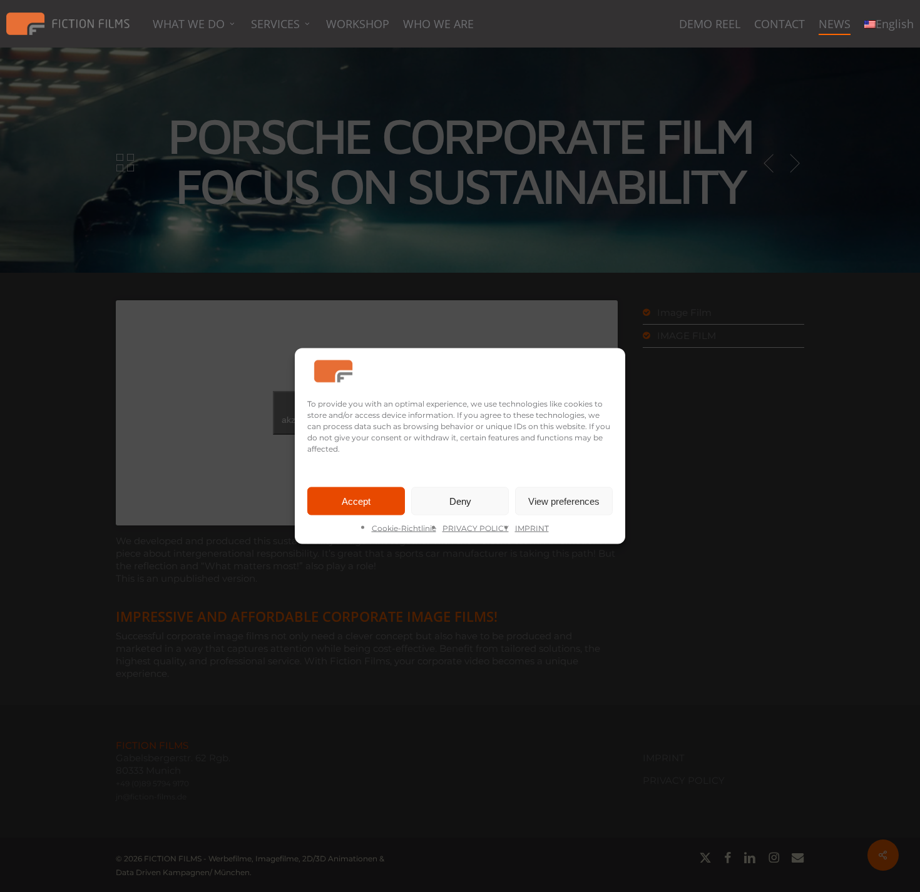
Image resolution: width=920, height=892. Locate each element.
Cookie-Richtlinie (404, 528)
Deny (460, 500)
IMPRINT (532, 528)
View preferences (564, 500)
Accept (356, 500)
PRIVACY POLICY (475, 528)
